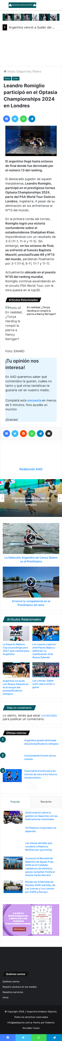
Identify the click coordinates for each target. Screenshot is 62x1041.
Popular (15, 801)
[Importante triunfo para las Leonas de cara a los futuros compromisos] (12, 775)
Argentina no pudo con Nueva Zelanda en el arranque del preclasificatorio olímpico (16, 687)
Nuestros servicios (13, 992)
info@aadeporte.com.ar (20, 1022)
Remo (37, 71)
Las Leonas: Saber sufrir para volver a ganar (43, 684)
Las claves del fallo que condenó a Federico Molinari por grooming (38, 846)
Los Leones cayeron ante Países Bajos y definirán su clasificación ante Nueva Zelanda (44, 651)
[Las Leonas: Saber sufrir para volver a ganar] (45, 669)
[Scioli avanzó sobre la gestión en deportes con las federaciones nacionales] (13, 817)
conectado (49, 715)
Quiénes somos (11, 981)
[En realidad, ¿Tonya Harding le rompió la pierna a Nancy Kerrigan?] (14, 323)
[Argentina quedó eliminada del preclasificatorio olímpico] (12, 745)
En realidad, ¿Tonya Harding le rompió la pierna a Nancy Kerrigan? (41, 310)
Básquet (43, 492)
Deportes (24, 71)
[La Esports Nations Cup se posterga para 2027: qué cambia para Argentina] (16, 633)
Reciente (46, 801)
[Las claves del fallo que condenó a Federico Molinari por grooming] (13, 847)
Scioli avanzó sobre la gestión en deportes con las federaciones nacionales (41, 816)
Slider (15, 78)
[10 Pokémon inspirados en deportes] (13, 832)
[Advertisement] (31, 48)
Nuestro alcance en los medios (20, 986)
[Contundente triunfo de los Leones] (12, 760)
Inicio (11, 71)
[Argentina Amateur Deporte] (22, 5)
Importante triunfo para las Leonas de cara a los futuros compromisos (40, 774)
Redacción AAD (31, 469)
